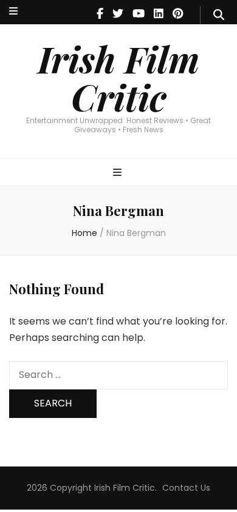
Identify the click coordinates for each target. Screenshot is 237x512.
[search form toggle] (218, 15)
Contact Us (186, 488)
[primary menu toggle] (119, 173)
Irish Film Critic (118, 77)
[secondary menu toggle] (13, 12)
